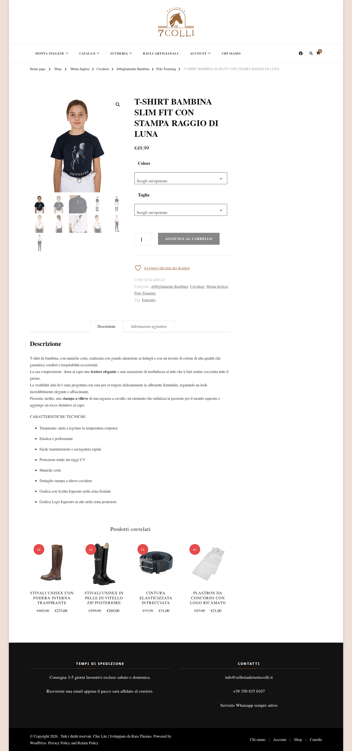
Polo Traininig (145, 292)
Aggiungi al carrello (208, 565)
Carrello (316, 739)
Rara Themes (141, 736)
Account (198, 53)
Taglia (143, 195)
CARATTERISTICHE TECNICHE (58, 416)
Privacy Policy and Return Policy (73, 742)
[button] (118, 104)
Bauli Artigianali (160, 53)
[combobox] (180, 178)
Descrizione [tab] (106, 326)
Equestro (148, 299)
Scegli (52, 568)
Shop (298, 739)
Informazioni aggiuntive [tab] (149, 326)
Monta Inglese (49, 53)
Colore (144, 163)
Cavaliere (197, 286)
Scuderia (119, 53)
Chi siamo (231, 53)
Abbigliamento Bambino (169, 286)
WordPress (38, 742)
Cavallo (87, 53)
